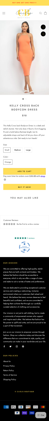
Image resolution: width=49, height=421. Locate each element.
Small (7, 150)
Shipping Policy (9, 379)
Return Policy (8, 370)
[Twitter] (10, 346)
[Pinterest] (23, 346)
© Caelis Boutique (24, 391)
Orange (8, 162)
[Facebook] (4, 346)
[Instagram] (17, 346)
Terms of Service (10, 375)
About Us (7, 361)
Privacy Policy (9, 365)
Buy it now (24, 187)
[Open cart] (45, 13)
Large (28, 150)
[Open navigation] (3, 13)
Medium (17, 150)
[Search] (40, 13)
